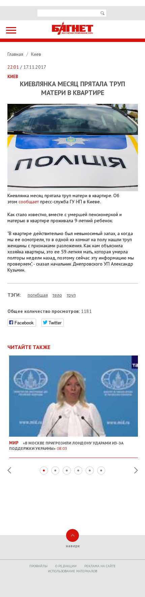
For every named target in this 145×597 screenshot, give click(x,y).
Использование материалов (72, 571)
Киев (36, 54)
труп (71, 295)
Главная (16, 54)
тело (57, 295)
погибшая (38, 295)
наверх (73, 545)
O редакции (66, 566)
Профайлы (38, 566)
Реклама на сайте (100, 566)
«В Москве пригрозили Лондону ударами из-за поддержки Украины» (66, 445)
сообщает (29, 202)
